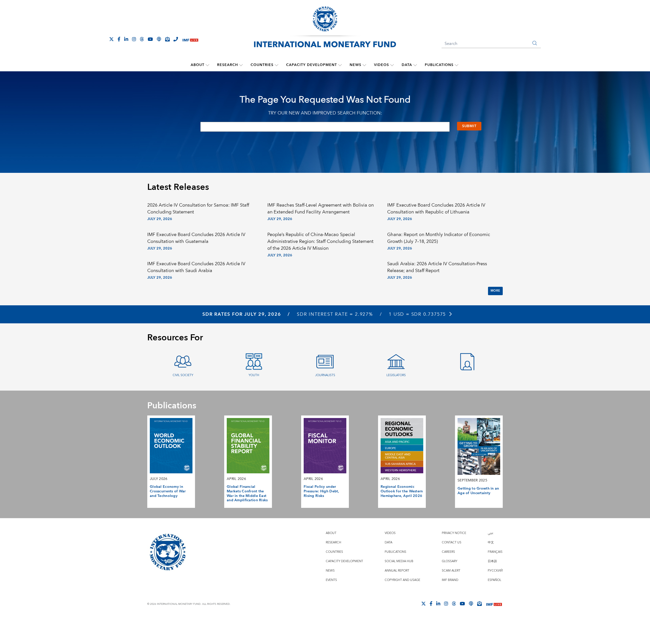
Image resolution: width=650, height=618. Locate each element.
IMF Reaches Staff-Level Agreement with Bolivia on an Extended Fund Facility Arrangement (320, 208)
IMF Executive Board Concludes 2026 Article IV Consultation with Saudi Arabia (196, 267)
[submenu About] (207, 65)
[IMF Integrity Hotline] (175, 39)
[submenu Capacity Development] (340, 65)
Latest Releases (178, 187)
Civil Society (183, 375)
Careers (448, 552)
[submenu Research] (241, 65)
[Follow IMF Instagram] (134, 39)
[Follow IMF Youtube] (150, 39)
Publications (439, 65)
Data (407, 65)
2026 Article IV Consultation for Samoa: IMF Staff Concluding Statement (198, 208)
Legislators (396, 375)
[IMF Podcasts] (471, 603)
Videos (381, 65)
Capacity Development (311, 65)
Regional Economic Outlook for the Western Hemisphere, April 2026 (402, 491)
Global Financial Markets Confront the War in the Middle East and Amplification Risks (247, 493)
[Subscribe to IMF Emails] (167, 39)
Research (227, 65)
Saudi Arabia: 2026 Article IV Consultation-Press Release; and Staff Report (437, 267)
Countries (262, 65)
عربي (490, 533)
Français (495, 552)
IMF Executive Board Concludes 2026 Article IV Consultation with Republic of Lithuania (436, 208)
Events (331, 580)
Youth (254, 375)
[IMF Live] (190, 39)
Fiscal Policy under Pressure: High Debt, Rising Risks (321, 491)
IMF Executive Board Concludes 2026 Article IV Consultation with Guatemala (196, 238)
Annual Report (397, 570)
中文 (491, 542)
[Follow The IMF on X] (111, 39)
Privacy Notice (454, 533)
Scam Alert (451, 570)
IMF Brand (450, 580)
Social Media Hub (399, 561)
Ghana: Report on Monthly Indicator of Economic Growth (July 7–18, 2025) (438, 238)
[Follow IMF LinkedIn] (126, 39)
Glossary (449, 561)
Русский (495, 570)
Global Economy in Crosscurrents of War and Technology (168, 491)
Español (494, 580)
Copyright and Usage (402, 580)
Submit (469, 126)
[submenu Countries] (276, 65)
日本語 (492, 561)
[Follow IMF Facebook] (119, 39)
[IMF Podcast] (159, 39)
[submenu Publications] (456, 65)
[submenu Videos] (392, 65)
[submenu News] (364, 65)
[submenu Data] (415, 65)
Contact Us (451, 542)
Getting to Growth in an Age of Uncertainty (478, 491)
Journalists (325, 375)
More (495, 290)
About (197, 65)
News (355, 65)
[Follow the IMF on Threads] (142, 39)
